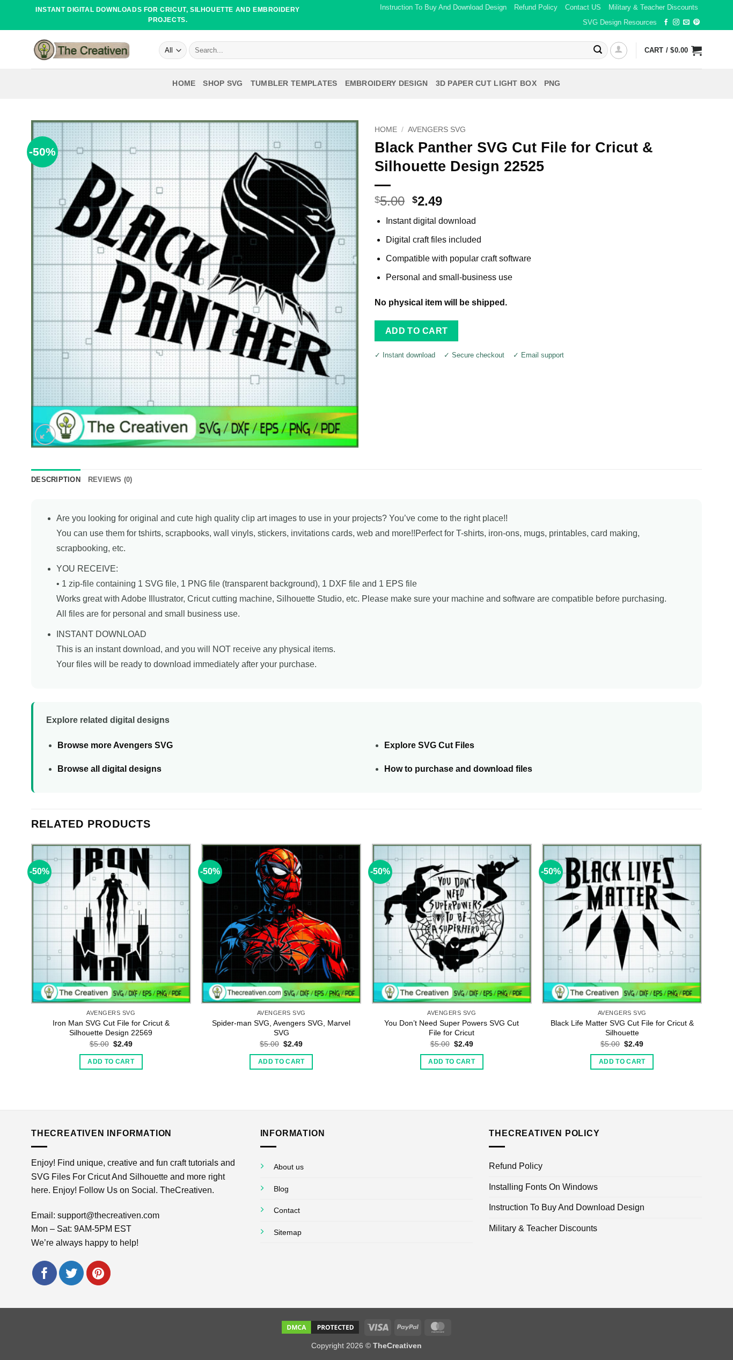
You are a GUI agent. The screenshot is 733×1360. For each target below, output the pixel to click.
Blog (281, 1188)
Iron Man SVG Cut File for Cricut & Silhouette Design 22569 (111, 1028)
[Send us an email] (686, 22)
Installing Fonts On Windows (543, 1186)
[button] (618, 50)
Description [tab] (55, 480)
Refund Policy (536, 7)
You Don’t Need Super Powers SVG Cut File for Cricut (451, 1028)
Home (183, 83)
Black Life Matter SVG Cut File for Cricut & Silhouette (622, 1028)
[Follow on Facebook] (666, 22)
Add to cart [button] (110, 1061)
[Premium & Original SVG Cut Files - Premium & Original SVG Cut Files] (87, 49)
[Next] (701, 976)
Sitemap (288, 1232)
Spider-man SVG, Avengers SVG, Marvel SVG (281, 1028)
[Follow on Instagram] (676, 22)
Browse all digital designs (109, 768)
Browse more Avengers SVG (115, 745)
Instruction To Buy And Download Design (443, 7)
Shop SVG (223, 83)
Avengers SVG (437, 130)
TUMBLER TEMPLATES (294, 83)
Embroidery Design (386, 83)
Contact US (583, 7)
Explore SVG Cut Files (429, 745)
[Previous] (32, 976)
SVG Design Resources (620, 22)
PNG (552, 83)
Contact (287, 1210)
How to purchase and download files (458, 768)
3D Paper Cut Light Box (486, 83)
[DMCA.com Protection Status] (320, 1326)
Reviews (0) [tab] (110, 480)
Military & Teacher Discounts (653, 7)
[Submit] (598, 50)
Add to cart (416, 330)
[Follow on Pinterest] (696, 22)
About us (289, 1166)
